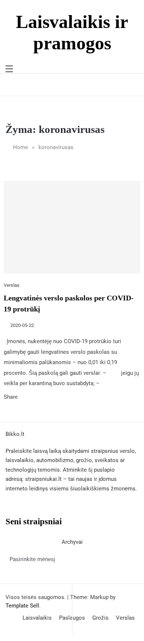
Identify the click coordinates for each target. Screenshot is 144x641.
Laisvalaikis (37, 617)
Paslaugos (72, 617)
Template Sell (22, 605)
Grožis (100, 617)
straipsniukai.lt (43, 479)
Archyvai (72, 542)
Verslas (12, 285)
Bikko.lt (15, 434)
